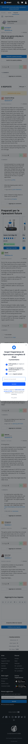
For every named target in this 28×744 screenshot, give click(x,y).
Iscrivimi (14, 384)
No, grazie (14, 397)
